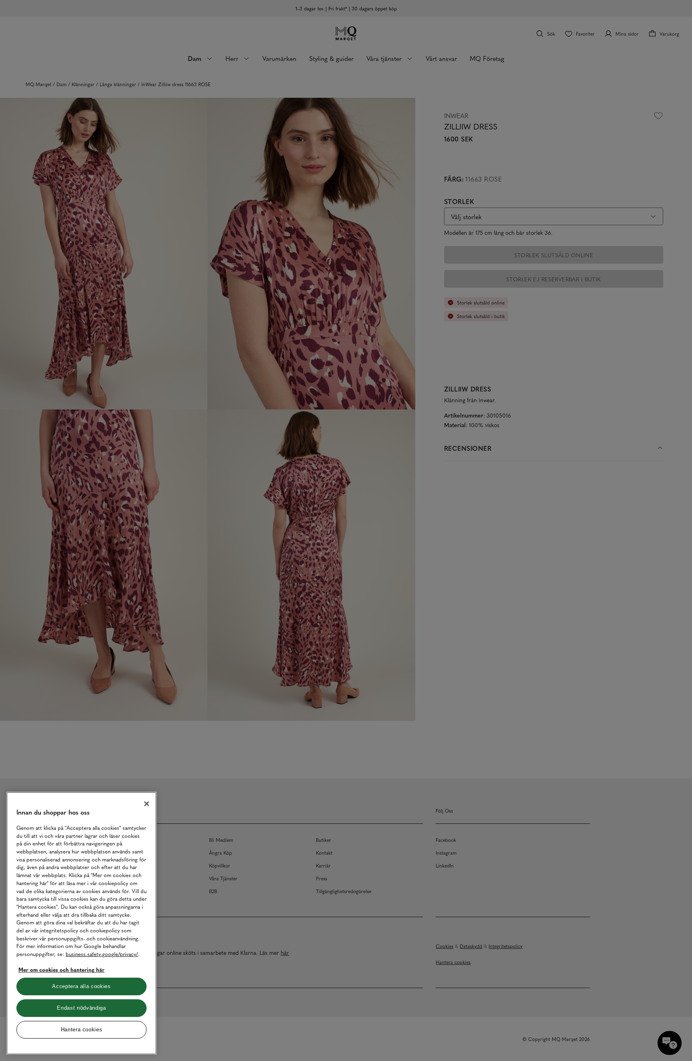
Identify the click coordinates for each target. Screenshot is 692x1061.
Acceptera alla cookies (81, 986)
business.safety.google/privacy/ (102, 954)
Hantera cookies (82, 1030)
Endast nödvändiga (81, 1008)
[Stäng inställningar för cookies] (146, 804)
